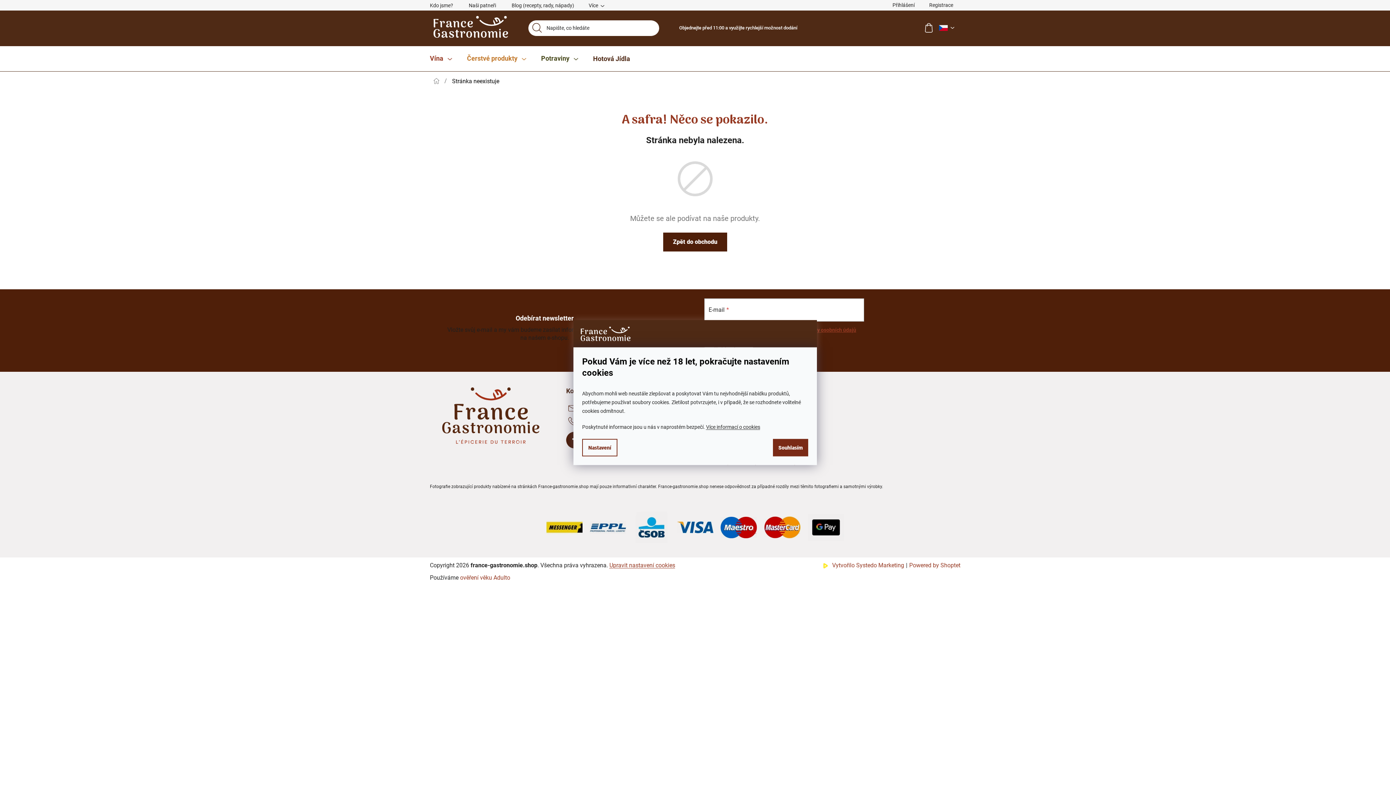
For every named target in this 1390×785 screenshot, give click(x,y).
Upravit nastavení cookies (642, 565)
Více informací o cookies (733, 427)
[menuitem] (441, 59)
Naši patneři (482, 5)
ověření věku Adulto (485, 577)
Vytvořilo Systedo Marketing (868, 565)
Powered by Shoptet (934, 565)
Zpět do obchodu (695, 241)
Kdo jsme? (441, 5)
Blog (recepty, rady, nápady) (543, 5)
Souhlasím (790, 447)
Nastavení (599, 447)
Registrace (941, 5)
